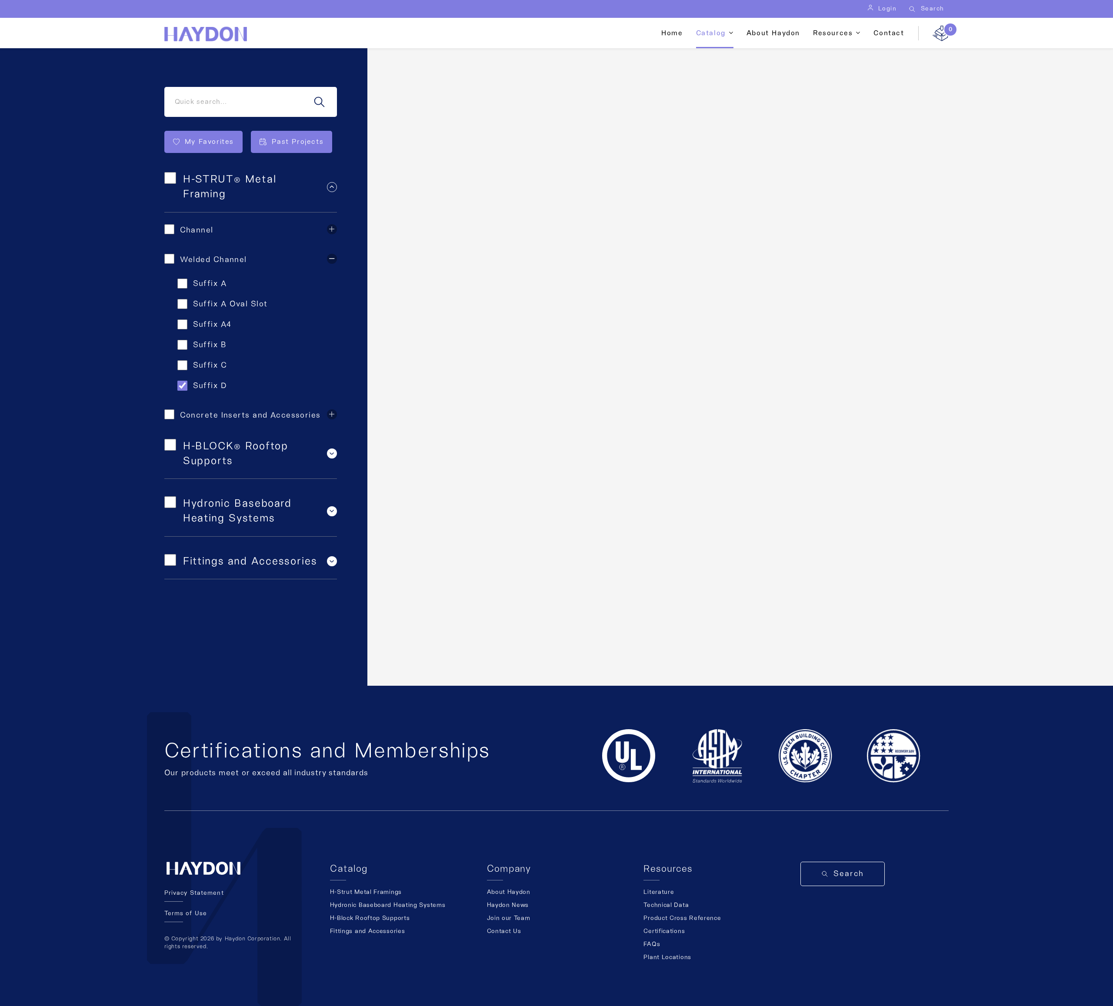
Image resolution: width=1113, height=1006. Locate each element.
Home (672, 33)
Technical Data (666, 905)
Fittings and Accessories (367, 931)
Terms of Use (185, 913)
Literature (658, 892)
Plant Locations (667, 957)
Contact (888, 33)
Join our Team (508, 918)
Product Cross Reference (682, 918)
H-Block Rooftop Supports (370, 918)
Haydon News (508, 905)
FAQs (651, 944)
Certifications (664, 931)
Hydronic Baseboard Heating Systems (388, 905)
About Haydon (773, 33)
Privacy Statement (194, 893)
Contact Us (504, 931)
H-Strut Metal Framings (366, 892)
